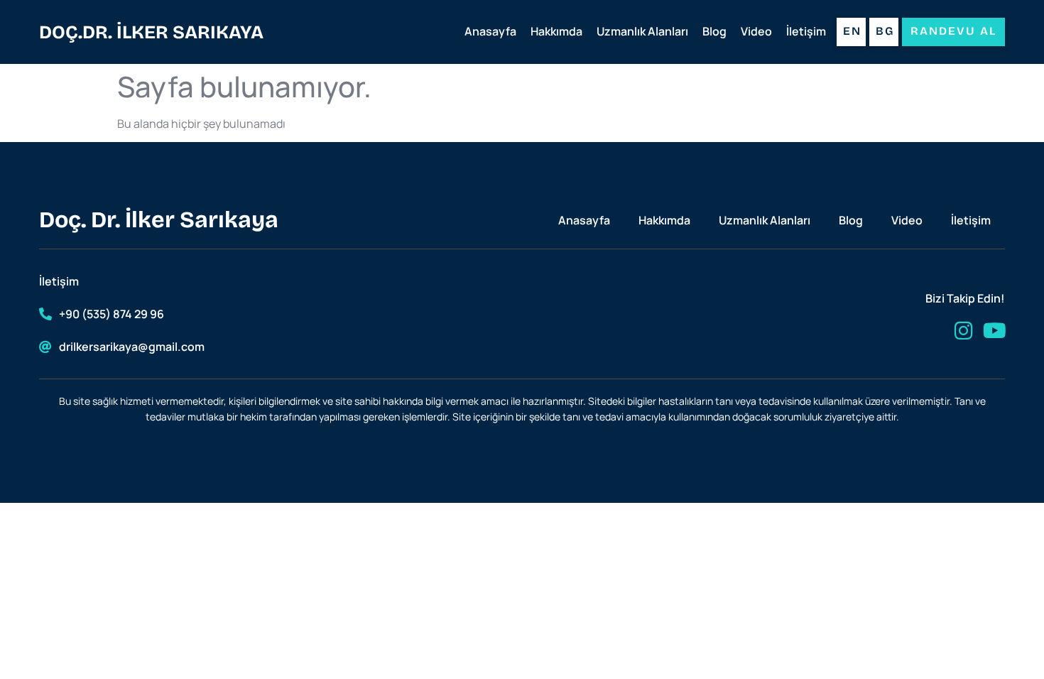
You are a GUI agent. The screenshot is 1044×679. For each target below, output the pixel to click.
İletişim (806, 31)
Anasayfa (490, 31)
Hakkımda (556, 31)
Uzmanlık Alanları (642, 31)
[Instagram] (963, 330)
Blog (714, 31)
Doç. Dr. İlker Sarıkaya (158, 220)
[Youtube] (994, 330)
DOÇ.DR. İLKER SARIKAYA (151, 32)
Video (756, 31)
